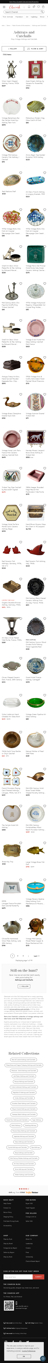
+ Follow (12, 49)
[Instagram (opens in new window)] (6, 1341)
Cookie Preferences (28, 1351)
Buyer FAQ (29, 1203)
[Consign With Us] (33, 7)
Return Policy (7, 1212)
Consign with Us (31, 1217)
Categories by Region (10, 1248)
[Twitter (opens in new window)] (27, 1341)
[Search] (42, 12)
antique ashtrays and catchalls (19, 1009)
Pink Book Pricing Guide (11, 1221)
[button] (5, 7)
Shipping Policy (8, 1217)
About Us (29, 1239)
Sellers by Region (8, 1252)
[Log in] (24, 7)
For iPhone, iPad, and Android (12, 1297)
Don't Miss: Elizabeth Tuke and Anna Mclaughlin (23, 2)
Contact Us (7, 1208)
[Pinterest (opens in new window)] (20, 1341)
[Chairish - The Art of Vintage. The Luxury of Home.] (15, 7)
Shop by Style (7, 1239)
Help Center (7, 1203)
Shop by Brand (8, 1243)
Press (27, 1252)
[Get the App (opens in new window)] (8, 1305)
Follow (25, 986)
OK (24, 1356)
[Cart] (43, 7)
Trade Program (30, 1208)
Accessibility (7, 1225)
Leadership (29, 1243)
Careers (28, 1248)
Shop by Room (7, 1257)
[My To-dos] (29, 7)
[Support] (43, 1358)
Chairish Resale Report (33, 1261)
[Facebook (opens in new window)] (13, 1341)
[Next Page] (28, 956)
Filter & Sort (37, 49)
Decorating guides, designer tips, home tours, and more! (21, 1288)
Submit (38, 1277)
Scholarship (29, 1257)
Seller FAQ (29, 1221)
